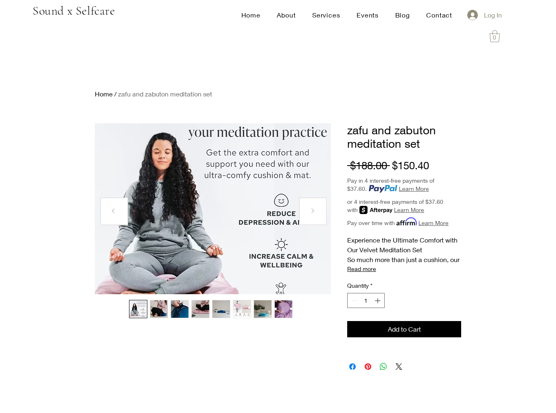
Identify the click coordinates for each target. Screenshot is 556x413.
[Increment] (378, 300)
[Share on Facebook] (352, 366)
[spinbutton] (366, 300)
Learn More (414, 188)
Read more (361, 268)
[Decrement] (353, 300)
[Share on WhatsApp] (383, 366)
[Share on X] (399, 366)
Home (104, 94)
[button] (495, 36)
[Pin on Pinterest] (368, 366)
